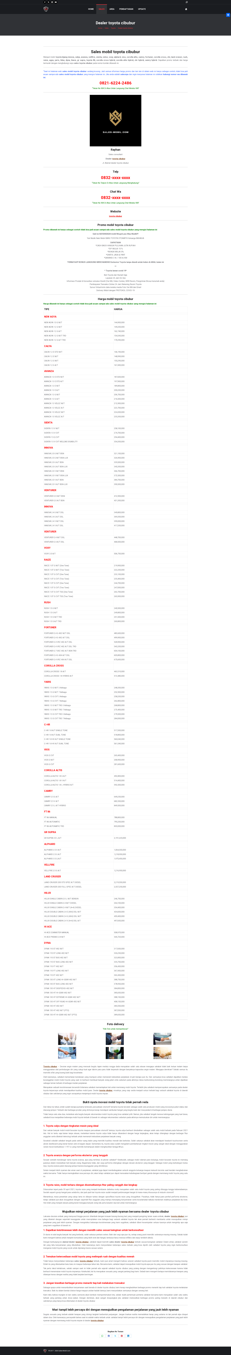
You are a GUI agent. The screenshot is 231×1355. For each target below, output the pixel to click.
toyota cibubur (126, 51)
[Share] (228, 15)
